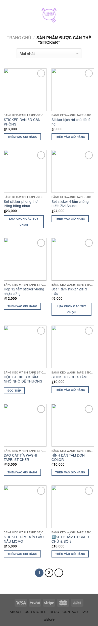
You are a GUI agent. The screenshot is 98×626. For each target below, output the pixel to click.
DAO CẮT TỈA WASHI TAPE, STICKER (20, 457)
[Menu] (8, 16)
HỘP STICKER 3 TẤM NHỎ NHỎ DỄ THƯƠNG (23, 379)
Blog (54, 611)
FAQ (85, 611)
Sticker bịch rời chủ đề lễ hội (71, 121)
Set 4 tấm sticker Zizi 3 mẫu (69, 291)
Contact (70, 611)
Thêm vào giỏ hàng (22, 137)
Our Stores (35, 611)
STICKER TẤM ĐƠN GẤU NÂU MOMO (24, 539)
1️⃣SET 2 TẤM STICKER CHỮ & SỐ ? (70, 539)
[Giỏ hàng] (91, 16)
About (15, 611)
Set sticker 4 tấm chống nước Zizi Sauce (70, 203)
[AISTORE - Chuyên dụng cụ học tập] (49, 16)
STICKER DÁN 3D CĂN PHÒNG (22, 121)
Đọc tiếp (14, 390)
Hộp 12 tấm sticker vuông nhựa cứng (24, 291)
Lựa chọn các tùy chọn (23, 221)
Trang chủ (19, 37)
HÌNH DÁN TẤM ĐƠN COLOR (68, 457)
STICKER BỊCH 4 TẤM (69, 377)
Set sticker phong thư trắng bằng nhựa (20, 203)
